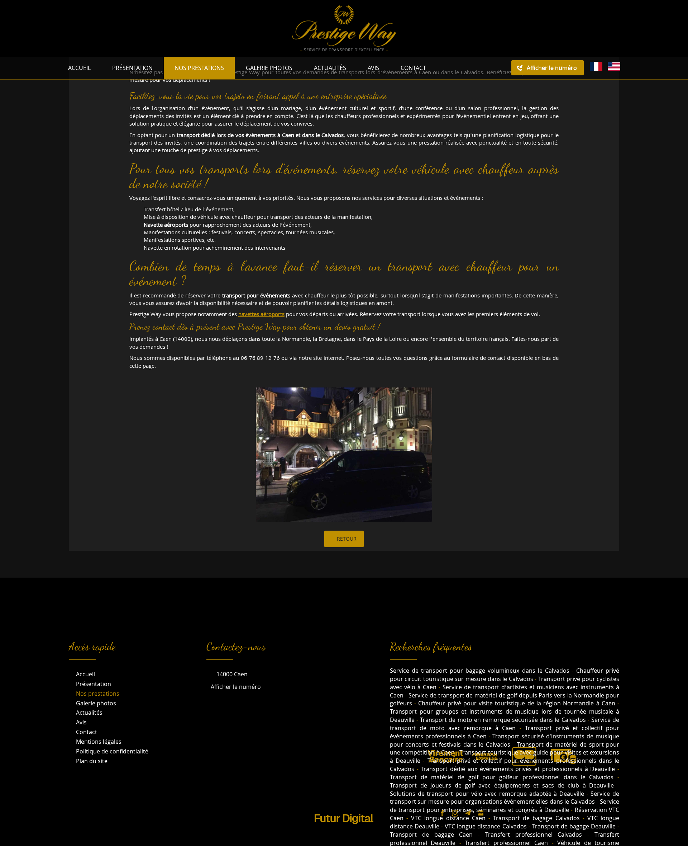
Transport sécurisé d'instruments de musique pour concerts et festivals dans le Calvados (504, 740)
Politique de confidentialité (112, 751)
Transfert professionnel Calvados (533, 834)
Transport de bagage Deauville (574, 826)
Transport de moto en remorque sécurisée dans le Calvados (503, 720)
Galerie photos (269, 68)
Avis (373, 68)
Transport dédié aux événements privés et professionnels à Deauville (518, 769)
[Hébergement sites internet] (344, 831)
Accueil (79, 68)
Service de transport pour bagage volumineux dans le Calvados (479, 671)
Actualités (330, 68)
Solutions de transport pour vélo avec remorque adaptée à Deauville (487, 794)
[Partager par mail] (468, 813)
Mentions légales (98, 742)
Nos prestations (199, 68)
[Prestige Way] (344, 27)
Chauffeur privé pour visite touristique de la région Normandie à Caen (516, 703)
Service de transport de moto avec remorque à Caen (504, 724)
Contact (413, 68)
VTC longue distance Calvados (485, 826)
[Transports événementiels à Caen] (344, 454)
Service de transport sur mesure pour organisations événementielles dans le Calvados (504, 798)
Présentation (132, 68)
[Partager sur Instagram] (455, 813)
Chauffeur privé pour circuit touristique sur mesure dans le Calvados (504, 675)
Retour (346, 538)
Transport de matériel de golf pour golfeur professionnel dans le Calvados (501, 777)
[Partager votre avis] (480, 813)
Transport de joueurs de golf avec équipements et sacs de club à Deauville (502, 785)
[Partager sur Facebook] (442, 813)
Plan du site (92, 761)
